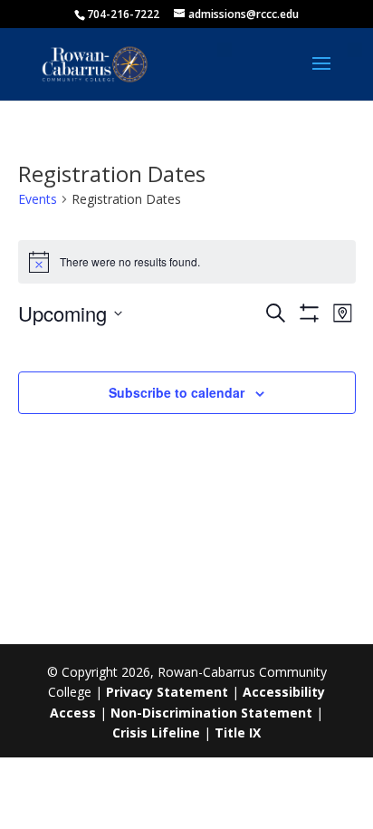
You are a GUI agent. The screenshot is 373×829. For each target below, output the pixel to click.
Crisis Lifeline (156, 732)
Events (37, 198)
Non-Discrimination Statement (211, 712)
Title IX (238, 732)
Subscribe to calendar (176, 392)
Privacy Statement (167, 691)
